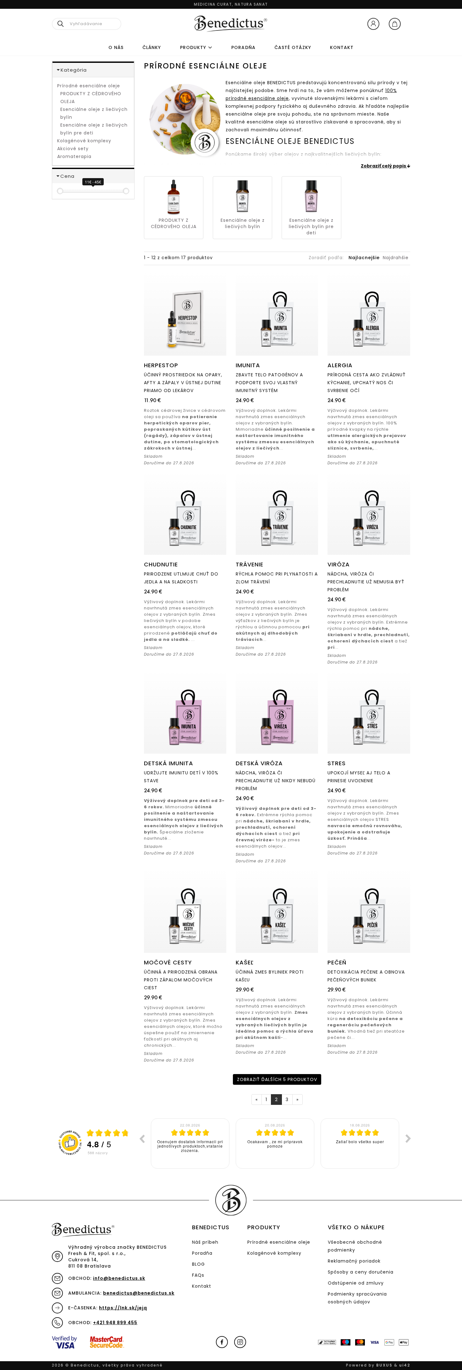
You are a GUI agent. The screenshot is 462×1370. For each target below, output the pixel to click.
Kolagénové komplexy (84, 141)
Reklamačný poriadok (354, 1261)
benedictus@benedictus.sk (138, 1293)
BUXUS (384, 1365)
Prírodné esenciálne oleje (88, 86)
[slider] (60, 191)
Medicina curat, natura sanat (231, 4)
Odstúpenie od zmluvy (356, 1283)
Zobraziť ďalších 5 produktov (277, 1079)
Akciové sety (73, 148)
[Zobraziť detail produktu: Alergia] (368, 314)
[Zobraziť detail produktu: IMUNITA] (277, 314)
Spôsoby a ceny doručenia (360, 1272)
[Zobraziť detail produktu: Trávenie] (277, 512)
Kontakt (342, 47)
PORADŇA (243, 47)
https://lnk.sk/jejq (123, 1308)
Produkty (193, 47)
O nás (116, 47)
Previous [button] (142, 1138)
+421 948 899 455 (115, 1322)
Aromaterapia (74, 156)
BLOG (198, 1264)
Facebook (222, 1342)
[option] (190, 1143)
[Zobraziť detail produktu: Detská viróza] (277, 712)
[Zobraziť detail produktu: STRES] (368, 712)
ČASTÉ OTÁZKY (292, 47)
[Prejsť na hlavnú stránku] (231, 23)
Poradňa (202, 1253)
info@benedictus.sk (119, 1278)
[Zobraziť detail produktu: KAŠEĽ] (277, 910)
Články (151, 47)
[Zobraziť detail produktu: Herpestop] (185, 314)
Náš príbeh (205, 1242)
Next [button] (408, 1138)
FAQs (198, 1275)
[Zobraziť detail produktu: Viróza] (368, 512)
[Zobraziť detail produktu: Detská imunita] (185, 712)
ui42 (404, 1365)
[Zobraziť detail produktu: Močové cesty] (185, 910)
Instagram (240, 1342)
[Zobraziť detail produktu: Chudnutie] (185, 512)
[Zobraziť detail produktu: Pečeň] (368, 910)
